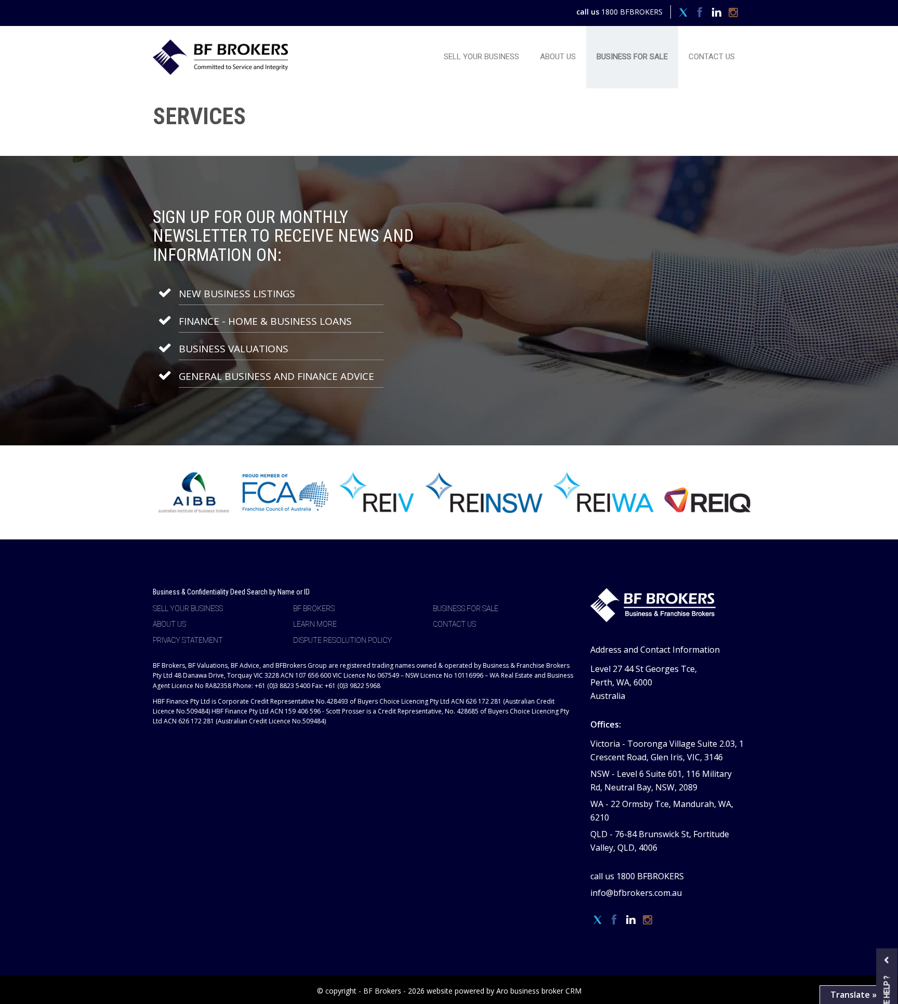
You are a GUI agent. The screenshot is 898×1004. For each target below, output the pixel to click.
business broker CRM (546, 991)
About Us (558, 56)
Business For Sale (632, 56)
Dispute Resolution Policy (342, 640)
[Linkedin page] (717, 13)
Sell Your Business (481, 56)
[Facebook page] (701, 13)
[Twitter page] (684, 13)
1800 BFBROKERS (632, 12)
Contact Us (712, 56)
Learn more (315, 624)
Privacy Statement (188, 640)
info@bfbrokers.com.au (636, 893)
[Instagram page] (733, 13)
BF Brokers (314, 608)
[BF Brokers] (220, 56)
